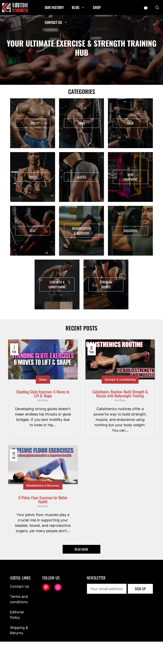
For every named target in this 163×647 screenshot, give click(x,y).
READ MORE (81, 549)
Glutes (43, 379)
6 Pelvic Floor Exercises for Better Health (42, 499)
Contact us (53, 22)
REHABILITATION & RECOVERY (81, 231)
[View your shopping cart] (145, 7)
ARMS (81, 123)
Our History (54, 7)
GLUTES (81, 177)
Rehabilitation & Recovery (42, 485)
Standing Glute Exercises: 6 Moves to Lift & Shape (42, 394)
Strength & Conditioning (120, 379)
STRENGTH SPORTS (106, 284)
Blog (75, 7)
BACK (130, 123)
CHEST (33, 177)
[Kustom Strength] (15, 7)
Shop (97, 7)
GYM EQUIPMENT (130, 177)
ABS (32, 123)
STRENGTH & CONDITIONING (57, 284)
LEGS (33, 230)
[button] (157, 7)
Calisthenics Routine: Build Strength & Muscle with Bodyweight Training (120, 394)
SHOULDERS (130, 230)
